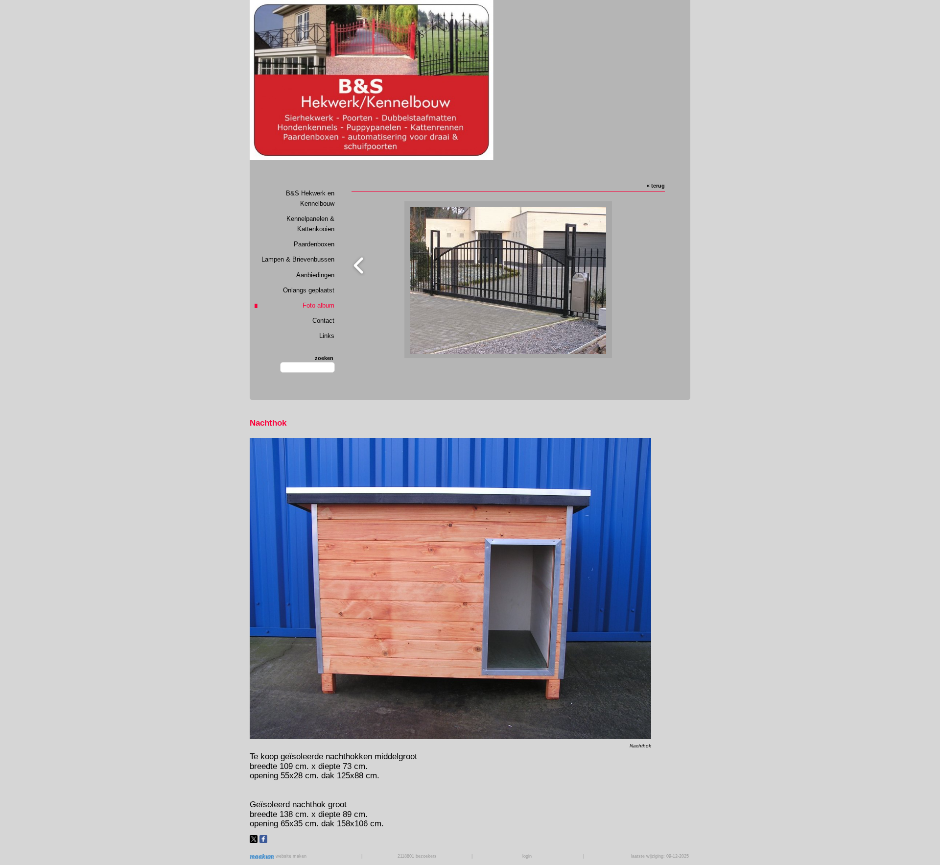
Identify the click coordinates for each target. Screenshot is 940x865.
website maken (290, 856)
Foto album (318, 305)
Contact (323, 320)
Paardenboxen (314, 244)
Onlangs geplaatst (308, 290)
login (527, 856)
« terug (656, 186)
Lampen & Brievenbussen (297, 259)
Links (326, 335)
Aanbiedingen (315, 275)
